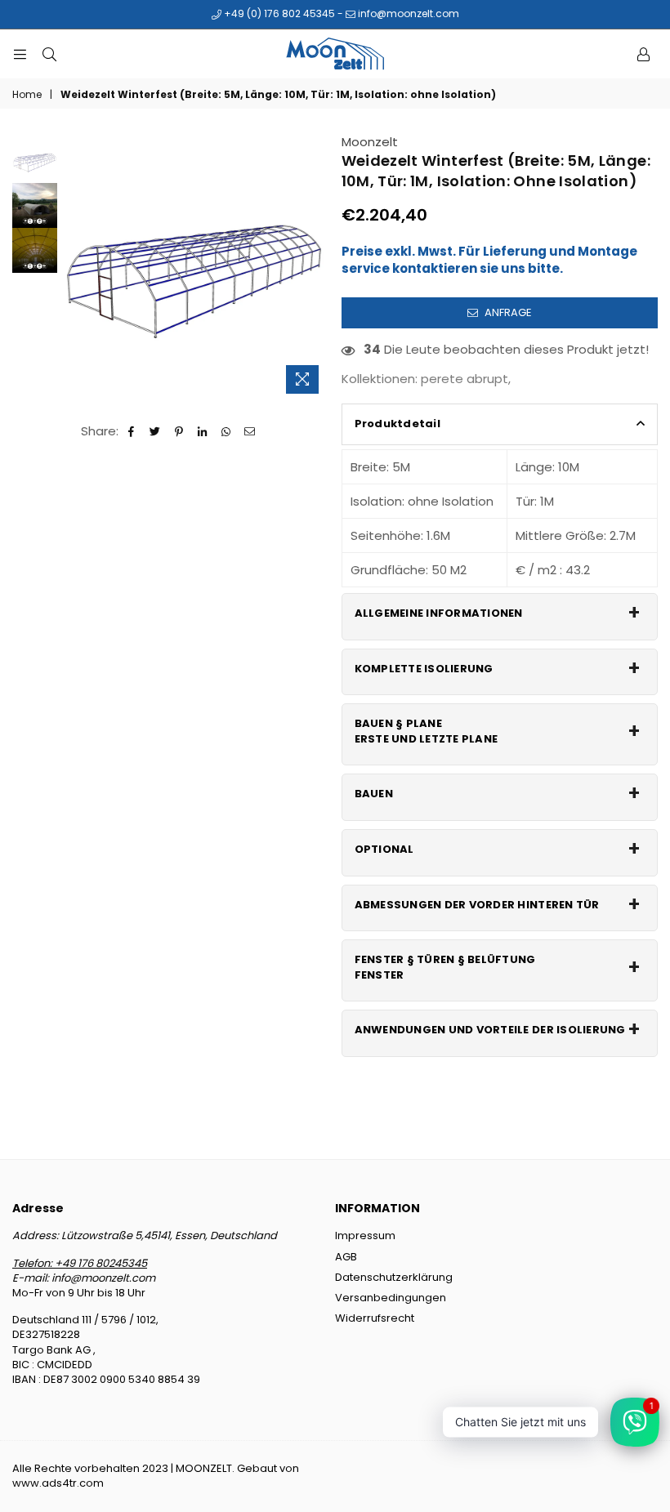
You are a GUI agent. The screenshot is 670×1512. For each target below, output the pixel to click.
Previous (74, 267)
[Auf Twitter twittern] (156, 430)
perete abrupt (464, 378)
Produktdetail (397, 423)
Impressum (365, 1235)
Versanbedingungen (390, 1297)
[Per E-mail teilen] (250, 430)
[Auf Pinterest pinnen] (179, 430)
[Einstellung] (643, 54)
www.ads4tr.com (58, 1483)
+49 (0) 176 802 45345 (278, 13)
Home (27, 94)
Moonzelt (370, 141)
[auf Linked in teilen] (203, 430)
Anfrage (507, 312)
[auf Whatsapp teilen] (227, 430)
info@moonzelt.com (407, 13)
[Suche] (49, 54)
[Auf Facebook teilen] (132, 430)
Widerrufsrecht (374, 1318)
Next (315, 267)
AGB (346, 1256)
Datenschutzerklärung (394, 1277)
